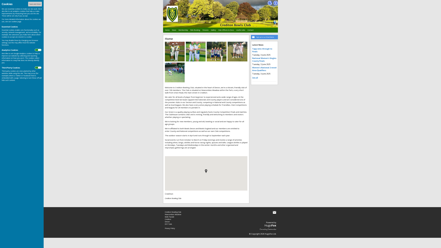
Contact (250, 30)
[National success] (216, 51)
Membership (183, 30)
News (174, 30)
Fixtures (205, 30)
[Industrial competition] (175, 72)
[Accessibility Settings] (275, 3)
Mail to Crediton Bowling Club (274, 212)
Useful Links (240, 30)
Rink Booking (195, 30)
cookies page (16, 21)
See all (255, 77)
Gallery (213, 30)
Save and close (35, 4)
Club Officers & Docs (226, 30)
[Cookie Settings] (270, 3)
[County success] (237, 51)
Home (167, 30)
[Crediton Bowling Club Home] (175, 51)
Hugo (270, 225)
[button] (206, 171)
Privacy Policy (170, 228)
